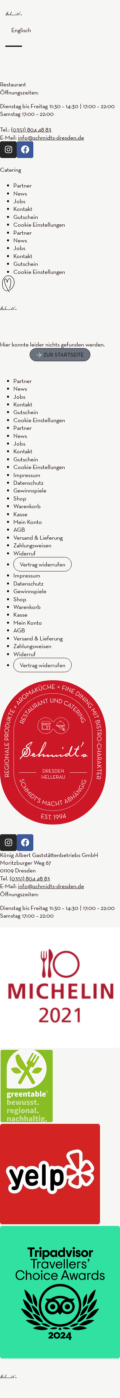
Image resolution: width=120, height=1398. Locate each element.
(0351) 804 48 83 (30, 878)
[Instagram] (8, 842)
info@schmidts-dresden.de (51, 886)
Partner (22, 381)
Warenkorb (27, 506)
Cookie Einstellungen (39, 420)
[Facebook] (25, 842)
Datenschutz (28, 482)
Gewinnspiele (29, 490)
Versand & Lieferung (38, 537)
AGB (19, 529)
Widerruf (24, 553)
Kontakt (22, 404)
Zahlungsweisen (32, 545)
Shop (19, 498)
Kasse (20, 514)
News (20, 388)
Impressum (26, 475)
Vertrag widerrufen (42, 564)
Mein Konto (27, 522)
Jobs (19, 396)
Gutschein (25, 412)
